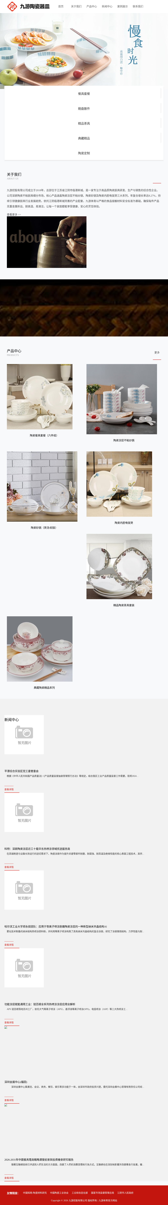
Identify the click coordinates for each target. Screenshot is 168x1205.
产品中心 (91, 6)
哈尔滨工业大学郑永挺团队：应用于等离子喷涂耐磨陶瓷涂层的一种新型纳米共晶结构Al (55, 926)
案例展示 (122, 6)
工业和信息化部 (80, 1193)
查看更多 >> (14, 214)
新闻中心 (107, 6)
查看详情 (9, 789)
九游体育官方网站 (108, 1200)
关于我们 (76, 6)
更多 (157, 352)
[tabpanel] (84, 51)
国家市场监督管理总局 (102, 1193)
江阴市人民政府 (125, 1193)
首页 (60, 6)
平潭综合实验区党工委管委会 (21, 771)
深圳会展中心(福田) (15, 1082)
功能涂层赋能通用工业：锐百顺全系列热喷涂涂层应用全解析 (39, 1004)
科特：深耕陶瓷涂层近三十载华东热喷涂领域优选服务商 (37, 848)
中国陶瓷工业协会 (59, 1193)
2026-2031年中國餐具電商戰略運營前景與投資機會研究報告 (39, 1159)
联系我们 (138, 6)
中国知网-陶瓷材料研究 (35, 1193)
